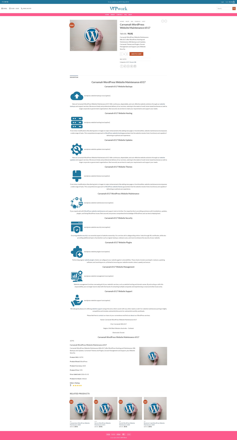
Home (107, 14)
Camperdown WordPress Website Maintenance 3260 (80, 424)
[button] (222, 2)
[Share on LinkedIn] (134, 66)
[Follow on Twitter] (5, 2)
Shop (130, 14)
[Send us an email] (7, 2)
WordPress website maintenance (94, 211)
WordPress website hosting (114, 133)
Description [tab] (74, 77)
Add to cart (136, 54)
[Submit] (234, 8)
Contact (120, 14)
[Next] (166, 414)
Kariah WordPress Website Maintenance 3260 (127, 424)
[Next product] (162, 21)
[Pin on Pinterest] (131, 66)
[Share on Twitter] (124, 66)
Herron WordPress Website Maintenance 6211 (103, 424)
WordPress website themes (114, 186)
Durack (137, 21)
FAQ (125, 14)
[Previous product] (165, 21)
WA (132, 21)
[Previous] (70, 414)
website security (82, 235)
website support (97, 309)
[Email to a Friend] (128, 66)
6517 (143, 21)
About (113, 14)
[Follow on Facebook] (2, 2)
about (132, 315)
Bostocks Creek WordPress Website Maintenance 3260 (154, 424)
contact (101, 315)
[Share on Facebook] (121, 66)
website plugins (90, 260)
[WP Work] (118, 8)
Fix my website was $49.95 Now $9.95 (118, 2)
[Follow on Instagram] (4, 2)
